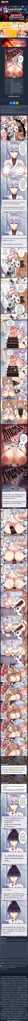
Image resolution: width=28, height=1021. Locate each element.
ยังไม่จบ (12, 79)
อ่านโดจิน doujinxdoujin (6, 98)
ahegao (12, 83)
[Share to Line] (17, 103)
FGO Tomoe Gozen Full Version (8, 112)
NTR (24, 112)
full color (20, 112)
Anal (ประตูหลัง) (16, 84)
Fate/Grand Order (10, 110)
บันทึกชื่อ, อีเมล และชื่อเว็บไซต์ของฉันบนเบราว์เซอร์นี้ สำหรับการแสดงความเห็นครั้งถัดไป (12, 966)
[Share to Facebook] (10, 103)
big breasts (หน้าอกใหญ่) (15, 89)
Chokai (3, 110)
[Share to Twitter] (14, 103)
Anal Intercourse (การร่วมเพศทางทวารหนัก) (17, 86)
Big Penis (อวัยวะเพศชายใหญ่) (16, 91)
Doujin (12, 81)
